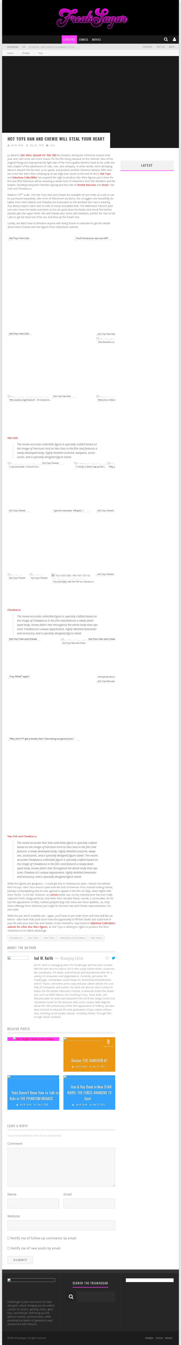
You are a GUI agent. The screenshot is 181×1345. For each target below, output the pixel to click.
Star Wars (96, 937)
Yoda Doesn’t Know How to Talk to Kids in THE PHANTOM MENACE (34, 1095)
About (172, 46)
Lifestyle (69, 39)
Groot (105, 185)
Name (11, 1194)
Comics (83, 39)
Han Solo (12, 437)
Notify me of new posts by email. (36, 1248)
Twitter (160, 46)
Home (10, 53)
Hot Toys (105, 173)
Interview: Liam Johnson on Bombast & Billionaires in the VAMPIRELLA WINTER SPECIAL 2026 (75, 47)
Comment (14, 1143)
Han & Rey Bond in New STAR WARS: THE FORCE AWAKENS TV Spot (89, 1092)
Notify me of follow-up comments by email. (44, 1238)
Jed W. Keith (17, 145)
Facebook (147, 46)
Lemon (54, 894)
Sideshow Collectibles (24, 177)
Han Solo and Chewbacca (22, 836)
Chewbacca (14, 610)
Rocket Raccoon (86, 185)
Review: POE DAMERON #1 (89, 1060)
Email (67, 1194)
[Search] (166, 39)
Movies (96, 39)
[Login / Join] (175, 39)
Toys (52, 145)
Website (13, 1216)
